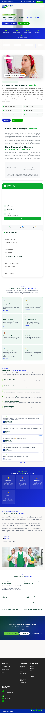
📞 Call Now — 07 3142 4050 (11, 633)
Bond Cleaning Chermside (10, 270)
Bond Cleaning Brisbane (22, 667)
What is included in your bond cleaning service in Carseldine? (33, 582)
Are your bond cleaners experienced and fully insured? (11, 610)
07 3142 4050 (10, 206)
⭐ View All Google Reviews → (22, 462)
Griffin (31, 670)
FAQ (3, 674)
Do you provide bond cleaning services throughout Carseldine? (11, 582)
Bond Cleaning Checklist (10, 239)
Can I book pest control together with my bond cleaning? (33, 597)
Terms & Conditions (9, 249)
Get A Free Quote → (24, 23)
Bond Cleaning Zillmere (10, 266)
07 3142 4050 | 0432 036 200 (28, 1)
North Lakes (32, 672)
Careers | (4, 1)
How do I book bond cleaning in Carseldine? (33, 609)
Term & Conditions (5, 669)
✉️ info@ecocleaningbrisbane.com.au (10, 539)
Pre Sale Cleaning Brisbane (23, 683)
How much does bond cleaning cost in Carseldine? (11, 603)
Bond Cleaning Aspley (9, 259)
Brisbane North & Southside (33, 676)
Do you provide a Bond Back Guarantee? (33, 602)
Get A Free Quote (22, 218)
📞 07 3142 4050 (6, 536)
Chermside (32, 668)
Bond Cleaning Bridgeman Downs (12, 263)
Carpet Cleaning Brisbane (23, 674)
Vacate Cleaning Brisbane (23, 680)
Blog (12, 1)
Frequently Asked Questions (10, 245)
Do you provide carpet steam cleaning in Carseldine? (11, 597)
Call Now (7, 120)
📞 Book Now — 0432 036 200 (10, 23)
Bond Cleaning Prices (9, 235)
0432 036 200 (7, 698)
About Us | (8, 1)
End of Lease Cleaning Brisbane (24, 670)
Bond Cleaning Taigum (9, 273)
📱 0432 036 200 (6, 538)
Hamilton (32, 666)
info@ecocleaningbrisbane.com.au (8, 702)
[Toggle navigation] (42, 6)
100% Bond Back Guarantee (11, 242)
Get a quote (39, 1)
